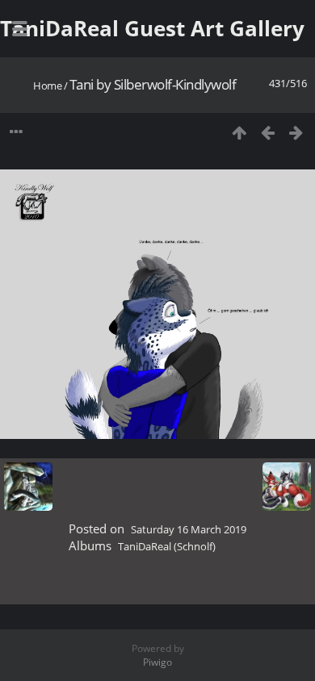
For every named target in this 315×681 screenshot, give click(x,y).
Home (47, 85)
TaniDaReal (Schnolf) (167, 546)
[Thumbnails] (239, 132)
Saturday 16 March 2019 (188, 529)
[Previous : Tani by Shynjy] (268, 132)
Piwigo (157, 662)
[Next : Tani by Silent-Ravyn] (296, 132)
